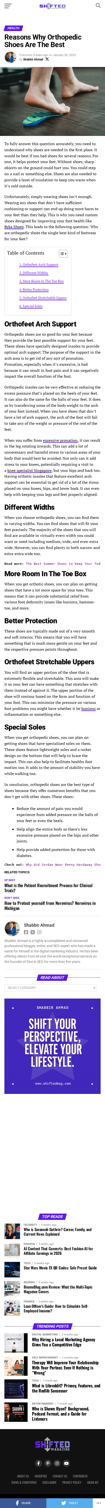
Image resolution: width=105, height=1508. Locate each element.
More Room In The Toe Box (43, 281)
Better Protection (36, 289)
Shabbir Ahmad (33, 59)
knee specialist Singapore (29, 470)
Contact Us (60, 1476)
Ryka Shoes (14, 226)
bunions (88, 708)
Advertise (41, 1476)
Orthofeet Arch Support (40, 264)
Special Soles (32, 306)
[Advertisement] (52, 1153)
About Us (23, 1476)
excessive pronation (60, 440)
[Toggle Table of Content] (61, 254)
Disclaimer (49, 1482)
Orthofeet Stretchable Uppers (45, 297)
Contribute (80, 1476)
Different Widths (36, 272)
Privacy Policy (71, 1482)
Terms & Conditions (24, 1482)
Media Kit (92, 1482)
